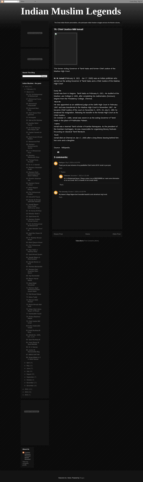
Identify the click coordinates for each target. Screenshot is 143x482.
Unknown (67, 175)
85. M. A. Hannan (32, 347)
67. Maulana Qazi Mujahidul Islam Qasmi (32, 271)
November (30, 383)
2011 (26, 86)
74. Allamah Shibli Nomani (32, 300)
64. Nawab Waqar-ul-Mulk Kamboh (33, 258)
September (30, 377)
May (28, 365)
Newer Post (58, 234)
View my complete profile (26, 463)
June (28, 368)
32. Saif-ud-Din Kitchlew (34, 120)
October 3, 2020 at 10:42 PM (77, 191)
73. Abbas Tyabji (31, 297)
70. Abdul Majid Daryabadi (31, 284)
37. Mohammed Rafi (33, 141)
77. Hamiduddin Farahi (33, 314)
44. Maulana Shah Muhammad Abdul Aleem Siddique (33, 173)
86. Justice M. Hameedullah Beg (33, 351)
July (28, 371)
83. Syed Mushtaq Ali (33, 339)
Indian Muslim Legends (71, 11)
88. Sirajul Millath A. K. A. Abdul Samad (33, 358)
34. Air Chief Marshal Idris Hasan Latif (33, 128)
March (29, 92)
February (30, 89)
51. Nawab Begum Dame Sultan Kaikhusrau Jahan (33, 206)
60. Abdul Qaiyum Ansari (34, 242)
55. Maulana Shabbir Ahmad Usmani (33, 220)
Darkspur (62, 162)
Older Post (116, 234)
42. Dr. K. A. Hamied (33, 165)
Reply (60, 168)
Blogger (82, 478)
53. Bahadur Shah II (32, 213)
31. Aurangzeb (31, 117)
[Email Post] (58, 152)
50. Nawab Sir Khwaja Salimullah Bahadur (33, 200)
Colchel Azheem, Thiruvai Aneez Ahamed (28, 456)
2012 (27, 389)
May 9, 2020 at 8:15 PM (72, 162)
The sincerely (63, 191)
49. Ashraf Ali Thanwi (33, 197)
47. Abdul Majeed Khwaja (32, 188)
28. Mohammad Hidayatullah (31, 104)
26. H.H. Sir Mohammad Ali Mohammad (34, 95)
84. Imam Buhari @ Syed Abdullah (32, 343)
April (28, 363)
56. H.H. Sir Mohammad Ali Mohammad (34, 225)
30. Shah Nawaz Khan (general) (33, 113)
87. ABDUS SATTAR (32, 354)
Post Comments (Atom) (91, 241)
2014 (27, 395)
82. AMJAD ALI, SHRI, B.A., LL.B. (33, 336)
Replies (63, 172)
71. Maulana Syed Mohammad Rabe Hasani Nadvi (33, 289)
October (29, 380)
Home (87, 234)
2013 (27, 392)
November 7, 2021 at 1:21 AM (80, 175)
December (30, 385)
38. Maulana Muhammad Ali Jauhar (32, 146)
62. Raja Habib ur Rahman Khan (32, 250)
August (29, 374)
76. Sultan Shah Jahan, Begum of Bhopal (34, 310)
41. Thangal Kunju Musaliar (32, 161)
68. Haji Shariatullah (32, 276)
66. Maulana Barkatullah (34, 266)
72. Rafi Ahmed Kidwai (33, 294)
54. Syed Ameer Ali (32, 216)
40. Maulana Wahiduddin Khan (32, 156)
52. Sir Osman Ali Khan (33, 211)
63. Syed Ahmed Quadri (34, 254)
